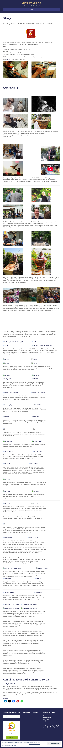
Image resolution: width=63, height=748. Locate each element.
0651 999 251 (46, 719)
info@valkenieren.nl (48, 721)
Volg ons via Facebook (30, 712)
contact (9, 59)
